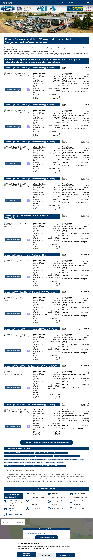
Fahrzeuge (60, 3)
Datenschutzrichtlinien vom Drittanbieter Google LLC (37, 533)
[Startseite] (7, 3)
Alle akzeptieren (65, 555)
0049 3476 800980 (15, 514)
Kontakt (80, 3)
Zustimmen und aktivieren (46, 537)
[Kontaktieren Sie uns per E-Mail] (88, 2)
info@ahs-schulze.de (12, 510)
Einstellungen (46, 555)
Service (70, 3)
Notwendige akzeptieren (27, 554)
